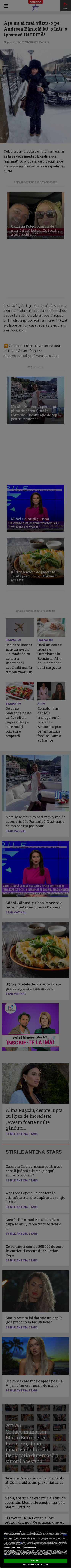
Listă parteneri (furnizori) (9, 1556)
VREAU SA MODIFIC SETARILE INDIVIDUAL (35, 1564)
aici (21, 1542)
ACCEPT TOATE (35, 1560)
